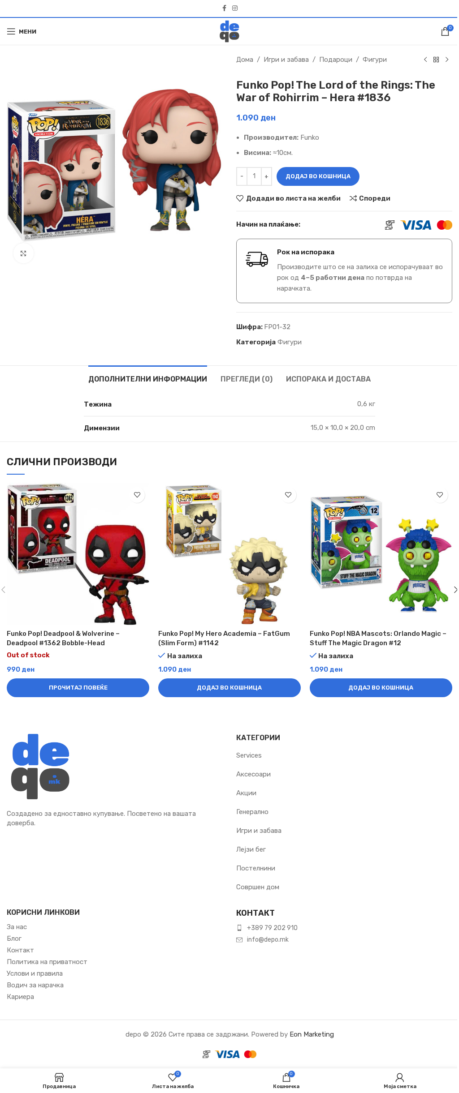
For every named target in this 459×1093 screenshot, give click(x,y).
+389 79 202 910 (272, 928)
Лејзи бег (251, 849)
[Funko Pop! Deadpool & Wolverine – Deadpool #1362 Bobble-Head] (78, 554)
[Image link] (40, 766)
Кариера (20, 997)
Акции (246, 793)
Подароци (335, 60)
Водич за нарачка (35, 985)
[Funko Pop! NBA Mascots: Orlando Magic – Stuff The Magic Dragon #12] (381, 554)
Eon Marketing (312, 1034)
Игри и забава (286, 60)
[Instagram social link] (235, 8)
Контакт (20, 950)
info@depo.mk (268, 939)
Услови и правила (35, 973)
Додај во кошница (318, 176)
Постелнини (255, 868)
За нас (17, 927)
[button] (229, 687)
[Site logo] (229, 31)
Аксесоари (253, 774)
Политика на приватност (47, 962)
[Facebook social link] (224, 8)
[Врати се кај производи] (436, 60)
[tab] (147, 377)
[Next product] (447, 60)
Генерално (252, 812)
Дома (244, 60)
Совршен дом (257, 887)
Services (249, 755)
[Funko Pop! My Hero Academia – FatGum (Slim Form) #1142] (229, 554)
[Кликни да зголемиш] (23, 253)
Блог (14, 938)
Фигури (375, 60)
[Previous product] (425, 60)
